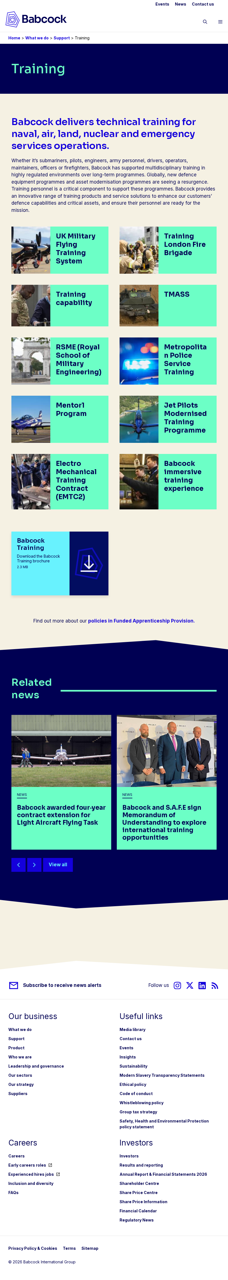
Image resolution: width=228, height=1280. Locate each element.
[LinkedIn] (202, 985)
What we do (37, 37)
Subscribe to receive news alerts (62, 985)
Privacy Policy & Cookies (32, 1248)
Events (162, 4)
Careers (16, 1156)
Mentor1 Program (71, 409)
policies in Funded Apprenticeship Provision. (141, 621)
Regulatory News (137, 1220)
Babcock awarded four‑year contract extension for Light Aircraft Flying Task (61, 815)
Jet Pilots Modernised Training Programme (185, 418)
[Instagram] (177, 985)
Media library (132, 1029)
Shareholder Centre (139, 1183)
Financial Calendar (138, 1210)
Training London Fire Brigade (185, 244)
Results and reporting (141, 1165)
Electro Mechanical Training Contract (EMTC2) (76, 480)
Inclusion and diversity (30, 1183)
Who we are (20, 1057)
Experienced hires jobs (31, 1174)
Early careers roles (27, 1165)
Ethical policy (133, 1084)
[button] (205, 23)
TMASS (177, 294)
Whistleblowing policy (141, 1102)
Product (16, 1047)
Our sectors (20, 1075)
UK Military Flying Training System (75, 248)
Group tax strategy (138, 1111)
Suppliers (18, 1093)
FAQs (13, 1192)
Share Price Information (143, 1201)
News (180, 4)
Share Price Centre (139, 1192)
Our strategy (21, 1084)
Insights (128, 1057)
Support (62, 37)
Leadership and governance (36, 1066)
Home (14, 37)
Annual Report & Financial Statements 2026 (163, 1174)
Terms (69, 1248)
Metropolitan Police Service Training (185, 359)
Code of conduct (136, 1093)
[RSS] (215, 985)
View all (58, 864)
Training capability (74, 298)
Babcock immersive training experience (184, 476)
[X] (190, 985)
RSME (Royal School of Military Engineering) (78, 359)
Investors (129, 1156)
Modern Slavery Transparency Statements (162, 1075)
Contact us (203, 4)
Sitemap (89, 1248)
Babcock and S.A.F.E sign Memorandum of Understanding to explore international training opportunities (164, 822)
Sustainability (133, 1066)
